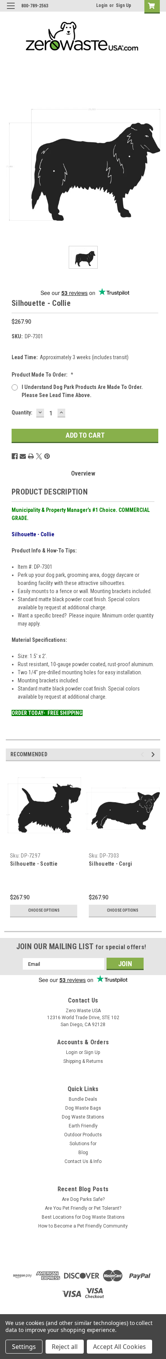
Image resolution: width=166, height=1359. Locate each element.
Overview (83, 473)
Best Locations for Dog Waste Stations (83, 1217)
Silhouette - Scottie (34, 864)
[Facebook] (15, 456)
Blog (83, 1152)
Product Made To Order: (42, 375)
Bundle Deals (83, 1099)
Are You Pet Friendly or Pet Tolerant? (83, 1208)
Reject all (65, 1346)
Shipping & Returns (83, 1061)
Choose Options (43, 910)
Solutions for (83, 1143)
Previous (143, 754)
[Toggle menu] (10, 10)
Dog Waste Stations (83, 1117)
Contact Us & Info (83, 1161)
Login (101, 5)
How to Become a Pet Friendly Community (83, 1226)
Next (154, 754)
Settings (24, 1346)
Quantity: (22, 412)
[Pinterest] (47, 456)
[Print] (31, 456)
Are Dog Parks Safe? (83, 1199)
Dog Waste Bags (83, 1108)
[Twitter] (39, 456)
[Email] (23, 456)
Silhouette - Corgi (110, 864)
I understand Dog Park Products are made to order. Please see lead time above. (82, 391)
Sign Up (123, 5)
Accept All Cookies (119, 1346)
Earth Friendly (83, 1126)
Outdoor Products (83, 1134)
